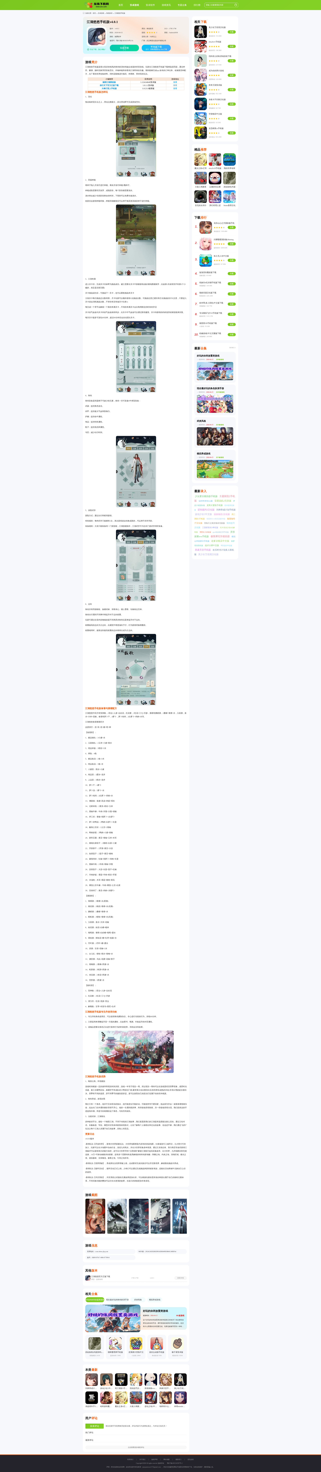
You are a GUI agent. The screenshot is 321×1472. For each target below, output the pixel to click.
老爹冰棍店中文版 (220, 541)
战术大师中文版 (212, 545)
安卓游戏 (101, 13)
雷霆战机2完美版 (223, 501)
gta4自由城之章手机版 (221, 532)
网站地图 (167, 1459)
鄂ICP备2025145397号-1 (175, 1463)
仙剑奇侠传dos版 (206, 501)
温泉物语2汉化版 (222, 514)
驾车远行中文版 (226, 545)
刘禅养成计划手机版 (226, 510)
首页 (94, 13)
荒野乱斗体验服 (205, 532)
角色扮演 (109, 13)
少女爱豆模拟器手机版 (206, 496)
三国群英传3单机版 (210, 528)
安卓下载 (124, 48)
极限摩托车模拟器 (220, 536)
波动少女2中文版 (204, 514)
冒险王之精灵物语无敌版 (214, 523)
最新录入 (179, 1459)
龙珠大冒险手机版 (215, 505)
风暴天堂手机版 (203, 550)
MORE (231, 348)
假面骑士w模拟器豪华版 (216, 519)
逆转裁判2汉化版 (206, 509)
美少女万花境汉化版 (208, 554)
